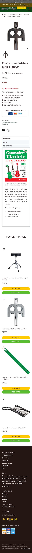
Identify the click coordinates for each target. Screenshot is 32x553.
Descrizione (6, 138)
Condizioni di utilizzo (8, 507)
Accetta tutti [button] (21, 7)
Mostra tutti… (6, 486)
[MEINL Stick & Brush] (16, 130)
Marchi (4, 501)
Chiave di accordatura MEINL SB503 (14, 427)
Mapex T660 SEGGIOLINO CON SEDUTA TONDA (15, 279)
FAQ (3, 468)
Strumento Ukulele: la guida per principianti (15, 476)
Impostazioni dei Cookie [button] (9, 8)
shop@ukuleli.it (26, 548)
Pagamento (5, 460)
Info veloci (16, 289)
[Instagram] (8, 519)
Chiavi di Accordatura (14, 16)
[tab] (16, 138)
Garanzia (4, 499)
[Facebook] (3, 519)
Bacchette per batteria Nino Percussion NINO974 (14, 378)
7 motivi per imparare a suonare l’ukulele (14, 478)
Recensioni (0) (7, 145)
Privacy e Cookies (7, 504)
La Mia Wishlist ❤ (7, 455)
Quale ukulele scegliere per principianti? (14, 481)
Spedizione (5, 458)
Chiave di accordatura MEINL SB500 (14, 328)
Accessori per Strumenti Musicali (11, 14)
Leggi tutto (15, 292)
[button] (10, 88)
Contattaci (5, 465)
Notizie (4, 496)
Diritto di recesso (7, 463)
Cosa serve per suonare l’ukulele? (12, 483)
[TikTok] (16, 519)
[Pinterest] (12, 519)
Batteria (6, 124)
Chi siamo (5, 494)
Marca (5, 142)
